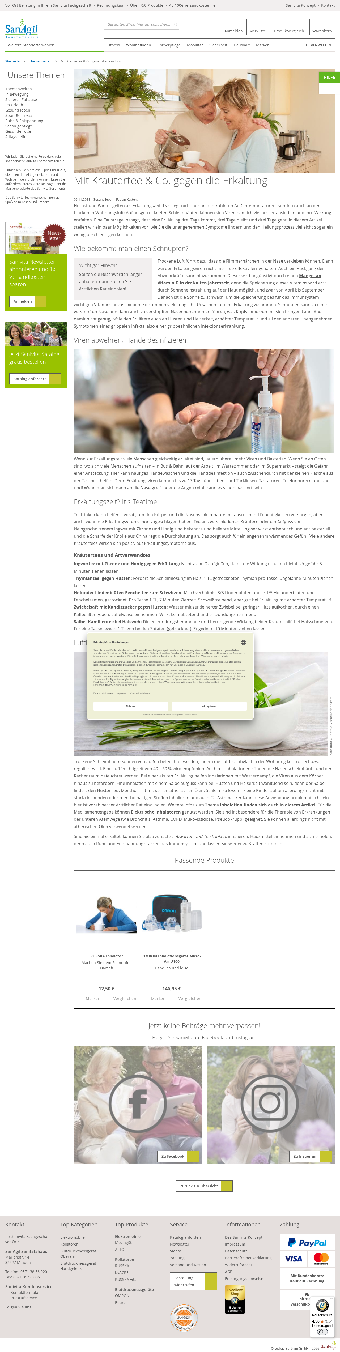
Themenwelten (317, 45)
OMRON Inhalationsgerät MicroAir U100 (171, 958)
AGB (228, 1271)
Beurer (121, 1302)
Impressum (235, 1244)
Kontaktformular (25, 1292)
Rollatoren (69, 1244)
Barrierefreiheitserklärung (248, 1257)
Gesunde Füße (18, 131)
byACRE (122, 1272)
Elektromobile (72, 1237)
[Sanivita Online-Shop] (54, 28)
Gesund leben (103, 199)
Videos (176, 1250)
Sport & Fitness (18, 115)
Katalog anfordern (30, 378)
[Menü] (331, 1299)
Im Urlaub (14, 104)
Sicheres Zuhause (21, 99)
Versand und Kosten (188, 1264)
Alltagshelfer (16, 136)
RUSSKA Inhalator (106, 956)
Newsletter (179, 1244)
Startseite (12, 61)
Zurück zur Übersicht (199, 1185)
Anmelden (23, 301)
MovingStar (125, 1242)
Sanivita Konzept (301, 5)
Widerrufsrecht (238, 1264)
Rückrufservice (24, 1297)
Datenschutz (236, 1250)
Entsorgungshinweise (244, 1278)
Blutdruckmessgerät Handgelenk (78, 1266)
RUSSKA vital (126, 1279)
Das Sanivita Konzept (243, 1237)
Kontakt (328, 5)
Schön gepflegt (18, 126)
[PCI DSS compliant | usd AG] (184, 1318)
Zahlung (177, 1257)
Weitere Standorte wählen (31, 45)
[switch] (322, 1332)
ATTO (119, 1249)
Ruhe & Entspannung (24, 120)
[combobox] (141, 24)
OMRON (122, 1295)
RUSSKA (122, 1265)
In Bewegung (16, 94)
